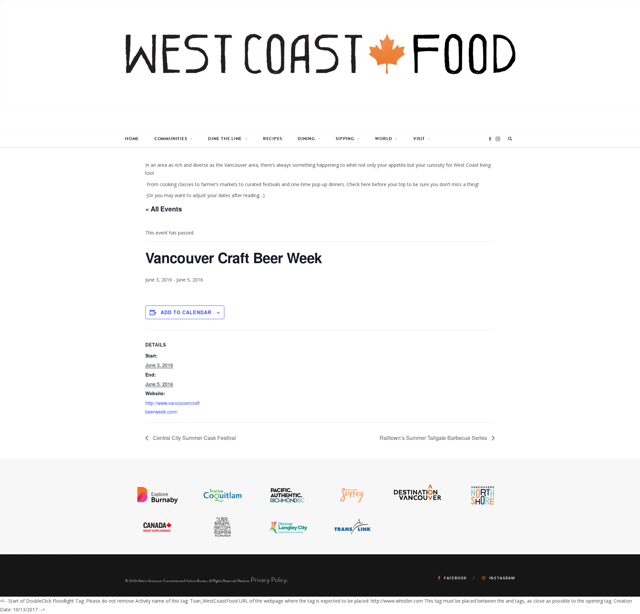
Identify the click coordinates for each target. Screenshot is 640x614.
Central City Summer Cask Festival (194, 438)
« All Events (163, 208)
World (383, 138)
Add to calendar (186, 312)
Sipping (345, 138)
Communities (170, 138)
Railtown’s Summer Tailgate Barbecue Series (434, 438)
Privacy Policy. (269, 580)
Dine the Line (225, 138)
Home (132, 138)
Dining (306, 138)
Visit (419, 138)
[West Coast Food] (320, 54)
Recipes (272, 138)
